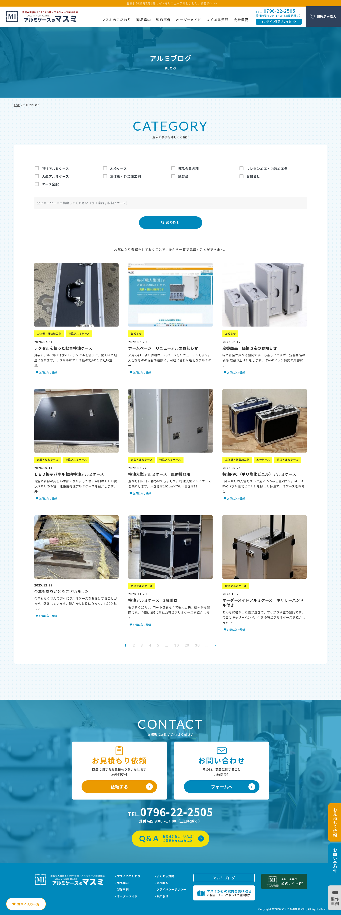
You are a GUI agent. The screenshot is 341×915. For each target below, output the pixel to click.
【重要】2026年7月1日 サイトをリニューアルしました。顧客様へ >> (170, 3)
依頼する (119, 787)
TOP (17, 105)
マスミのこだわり (116, 19)
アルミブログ (224, 877)
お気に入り (28, 904)
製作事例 (163, 19)
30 (197, 645)
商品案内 (143, 19)
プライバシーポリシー (171, 889)
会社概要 (241, 19)
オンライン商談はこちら (276, 21)
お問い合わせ (335, 860)
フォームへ (221, 787)
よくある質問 (217, 19)
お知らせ (163, 896)
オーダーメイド (188, 19)
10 (176, 645)
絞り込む (170, 223)
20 (187, 645)
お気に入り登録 (48, 372)
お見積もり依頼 (335, 822)
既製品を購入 (326, 16)
